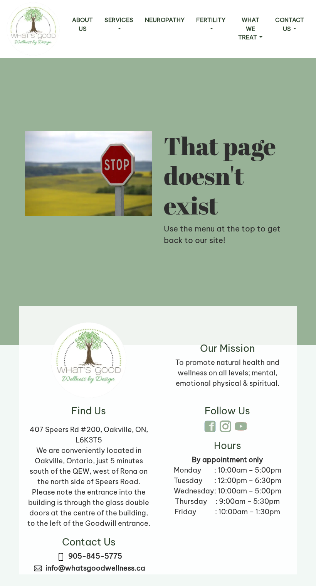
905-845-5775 (95, 556)
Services (118, 20)
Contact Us (289, 24)
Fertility (210, 20)
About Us (82, 24)
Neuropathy (165, 20)
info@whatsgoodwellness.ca (95, 568)
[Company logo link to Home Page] (33, 29)
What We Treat (248, 28)
